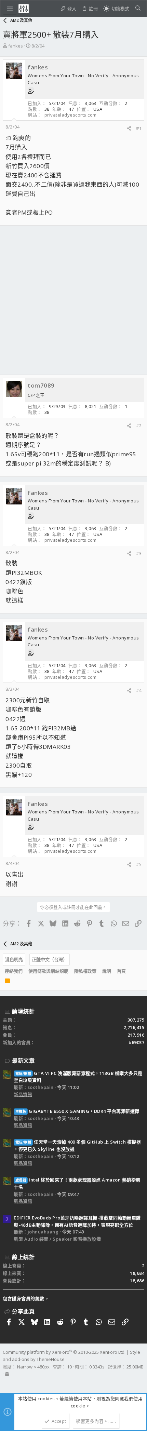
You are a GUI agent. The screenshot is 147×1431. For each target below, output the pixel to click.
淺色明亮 (14, 959)
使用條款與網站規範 (48, 971)
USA (98, 109)
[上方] (132, 971)
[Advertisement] (73, 300)
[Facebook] (6, 1383)
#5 (139, 864)
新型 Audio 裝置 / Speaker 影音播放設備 (57, 1239)
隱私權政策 (85, 971)
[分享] (129, 128)
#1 (139, 128)
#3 (139, 553)
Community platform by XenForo (64, 1352)
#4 (139, 690)
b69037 (136, 1042)
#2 (139, 425)
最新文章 (23, 1060)
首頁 (121, 971)
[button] (10, 8)
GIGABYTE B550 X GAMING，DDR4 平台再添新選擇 (77, 1111)
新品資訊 (23, 1094)
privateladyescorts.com (70, 115)
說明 (106, 971)
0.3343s (97, 1367)
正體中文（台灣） (49, 959)
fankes (15, 46)
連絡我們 (14, 971)
